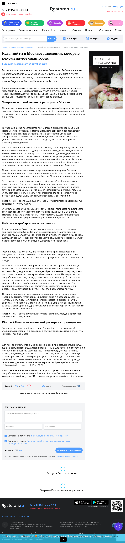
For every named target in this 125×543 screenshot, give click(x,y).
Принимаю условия (39, 442)
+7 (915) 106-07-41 (44, 504)
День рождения (73, 23)
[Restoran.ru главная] (62, 9)
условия (116, 536)
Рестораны (8, 30)
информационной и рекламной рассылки (50, 435)
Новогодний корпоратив (11, 23)
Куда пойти (48, 30)
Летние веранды (32, 23)
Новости (90, 30)
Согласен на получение (39, 435)
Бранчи (114, 23)
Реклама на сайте (115, 12)
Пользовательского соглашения (66, 456)
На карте (94, 38)
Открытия (105, 30)
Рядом (114, 38)
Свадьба (54, 23)
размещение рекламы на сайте (18, 14)
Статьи (119, 30)
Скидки (76, 30)
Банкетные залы (28, 30)
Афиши (63, 30)
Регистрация (117, 7)
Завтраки (96, 23)
